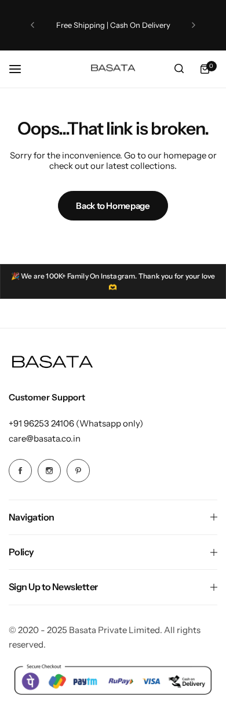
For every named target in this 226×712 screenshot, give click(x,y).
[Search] (179, 69)
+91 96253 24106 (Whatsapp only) (76, 423)
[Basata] (113, 69)
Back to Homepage (113, 205)
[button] (32, 25)
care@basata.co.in (45, 438)
